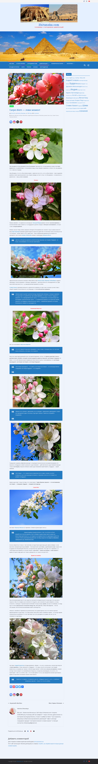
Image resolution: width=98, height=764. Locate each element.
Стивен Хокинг (55, 115)
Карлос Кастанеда (72, 93)
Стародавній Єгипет (81, 102)
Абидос (73, 77)
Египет (83, 86)
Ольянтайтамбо (70, 100)
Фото (23, 67)
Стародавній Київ (32, 63)
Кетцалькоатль (69, 95)
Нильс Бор (49, 115)
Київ (77, 95)
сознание (83, 111)
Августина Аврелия (25, 344)
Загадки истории (14, 67)
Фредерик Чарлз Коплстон (22, 371)
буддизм (75, 108)
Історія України (20, 63)
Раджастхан (86, 100)
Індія (70, 78)
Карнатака (81, 93)
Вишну (78, 84)
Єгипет (67, 78)
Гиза (86, 83)
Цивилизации (43, 63)
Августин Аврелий (14, 115)
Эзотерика (70, 63)
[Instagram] (14, 121)
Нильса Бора (41, 280)
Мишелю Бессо (47, 235)
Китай (74, 95)
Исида (79, 89)
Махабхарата (69, 98)
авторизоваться (38, 741)
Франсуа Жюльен (13, 117)
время (45, 115)
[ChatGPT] (17, 121)
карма (81, 108)
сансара (77, 111)
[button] (48, 64)
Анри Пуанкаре (16, 231)
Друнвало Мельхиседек (74, 86)
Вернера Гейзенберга (50, 280)
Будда (72, 83)
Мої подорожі (44, 67)
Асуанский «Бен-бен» (16, 703)
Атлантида (81, 80)
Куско (80, 95)
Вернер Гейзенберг (39, 115)
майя (85, 108)
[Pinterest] (21, 121)
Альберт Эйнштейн (23, 115)
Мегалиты (76, 98)
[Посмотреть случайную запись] (88, 65)
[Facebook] (11, 121)
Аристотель (18, 418)
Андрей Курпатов (31, 115)
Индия (74, 89)
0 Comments (36, 113)
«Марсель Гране (19, 532)
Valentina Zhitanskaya (21, 113)
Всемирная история (57, 63)
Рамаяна (67, 102)
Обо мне (11, 63)
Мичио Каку (83, 98)
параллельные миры (70, 111)
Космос (35, 67)
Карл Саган (83, 89)
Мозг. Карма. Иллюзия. (55, 703)
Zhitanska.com (49, 24)
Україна (80, 105)
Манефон (84, 95)
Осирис (77, 100)
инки (78, 108)
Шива (85, 105)
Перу (81, 100)
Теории (29, 67)
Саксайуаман (73, 102)
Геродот (83, 83)
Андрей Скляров (72, 80)
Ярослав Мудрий (69, 108)
